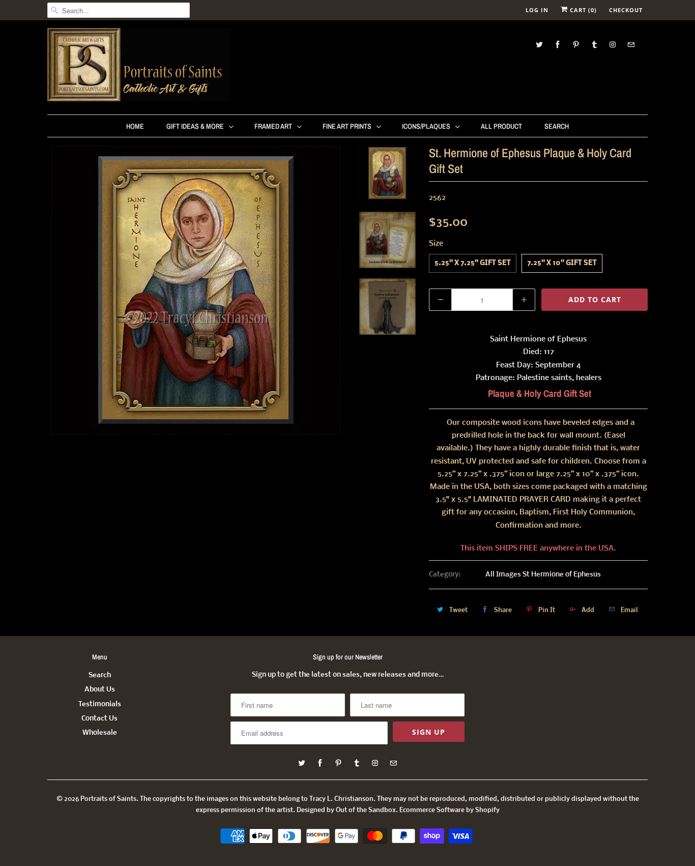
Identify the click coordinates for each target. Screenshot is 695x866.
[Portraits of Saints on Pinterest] (576, 44)
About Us (99, 690)
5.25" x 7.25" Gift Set (473, 263)
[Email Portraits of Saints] (631, 44)
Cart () (582, 10)
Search (556, 126)
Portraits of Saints (108, 799)
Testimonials (99, 704)
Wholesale (99, 733)
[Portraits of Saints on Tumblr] (594, 44)
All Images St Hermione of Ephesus (543, 575)
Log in (537, 10)
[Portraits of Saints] (138, 66)
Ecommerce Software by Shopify (449, 810)
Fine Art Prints (347, 126)
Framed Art (273, 126)
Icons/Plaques (426, 126)
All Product (501, 126)
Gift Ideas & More (195, 126)
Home (135, 126)
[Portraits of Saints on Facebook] (557, 44)
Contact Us (99, 719)
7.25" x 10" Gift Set (562, 263)
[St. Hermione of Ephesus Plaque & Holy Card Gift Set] (195, 290)
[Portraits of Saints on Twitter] (539, 44)
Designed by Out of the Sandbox (346, 810)
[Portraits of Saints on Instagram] (612, 44)
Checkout (626, 10)
